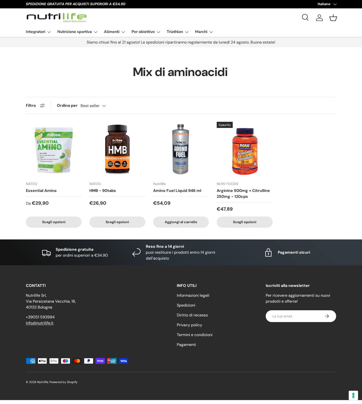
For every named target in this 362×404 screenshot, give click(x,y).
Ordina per (67, 105)
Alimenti (111, 31)
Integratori (35, 31)
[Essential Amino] (54, 149)
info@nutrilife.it (39, 323)
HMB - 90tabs (102, 190)
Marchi (201, 31)
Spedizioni (186, 305)
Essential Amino (41, 190)
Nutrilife (42, 382)
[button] (333, 17)
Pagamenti (186, 344)
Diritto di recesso (192, 315)
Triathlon (175, 31)
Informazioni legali (193, 295)
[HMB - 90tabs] (117, 149)
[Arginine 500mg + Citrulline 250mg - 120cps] (244, 149)
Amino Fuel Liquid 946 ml (177, 190)
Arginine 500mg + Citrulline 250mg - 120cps (243, 193)
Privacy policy (189, 324)
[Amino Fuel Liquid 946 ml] (181, 149)
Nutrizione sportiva (74, 31)
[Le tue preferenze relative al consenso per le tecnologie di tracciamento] (353, 395)
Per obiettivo (143, 31)
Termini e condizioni (195, 334)
